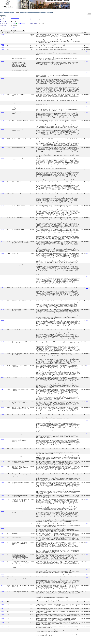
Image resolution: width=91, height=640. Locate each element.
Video (14, 27)
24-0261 (2, 377)
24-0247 (2, 147)
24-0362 (2, 576)
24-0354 (2, 533)
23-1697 (2, 542)
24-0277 (2, 181)
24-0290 (2, 94)
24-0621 (2, 618)
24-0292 (2, 407)
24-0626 (2, 632)
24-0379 (2, 241)
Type (31, 32)
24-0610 (2, 614)
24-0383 (2, 585)
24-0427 (2, 455)
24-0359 (2, 138)
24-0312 (2, 568)
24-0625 (2, 629)
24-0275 (2, 466)
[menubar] (12, 31)
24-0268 (2, 120)
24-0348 (2, 414)
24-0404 (2, 419)
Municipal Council (15, 18)
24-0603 (2, 598)
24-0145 (2, 50)
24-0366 (2, 47)
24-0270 (2, 169)
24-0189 (2, 158)
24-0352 (2, 309)
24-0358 (2, 528)
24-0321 (2, 353)
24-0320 (2, 341)
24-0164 (2, 300)
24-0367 (2, 49)
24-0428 (2, 591)
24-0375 (2, 574)
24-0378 (2, 34)
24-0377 (2, 482)
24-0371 (2, 499)
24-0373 (2, 511)
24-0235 (2, 264)
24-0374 (2, 287)
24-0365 (2, 45)
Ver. (5, 32)
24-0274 (2, 129)
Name (13, 32)
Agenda (14, 23)
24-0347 (2, 473)
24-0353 (2, 523)
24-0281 (2, 205)
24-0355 (2, 537)
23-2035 (2, 320)
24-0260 (2, 365)
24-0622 (2, 622)
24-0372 (2, 275)
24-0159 (2, 112)
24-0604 (2, 601)
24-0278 (2, 193)
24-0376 (2, 495)
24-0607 (2, 608)
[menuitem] (3, 31)
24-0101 (2, 78)
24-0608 (2, 611)
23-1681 (2, 253)
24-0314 (2, 329)
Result (82, 32)
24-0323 (2, 554)
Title (37, 32)
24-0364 (2, 44)
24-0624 (2, 626)
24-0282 (2, 217)
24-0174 (2, 56)
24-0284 (2, 229)
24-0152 (2, 101)
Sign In (89, 0)
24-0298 (2, 432)
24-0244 (2, 401)
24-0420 (2, 461)
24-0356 (2, 448)
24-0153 (2, 61)
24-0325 (2, 439)
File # (2, 32)
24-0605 (2, 604)
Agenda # (9, 32)
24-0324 (2, 561)
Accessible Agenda (21, 23)
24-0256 (2, 105)
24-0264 (2, 389)
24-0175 (2, 71)
